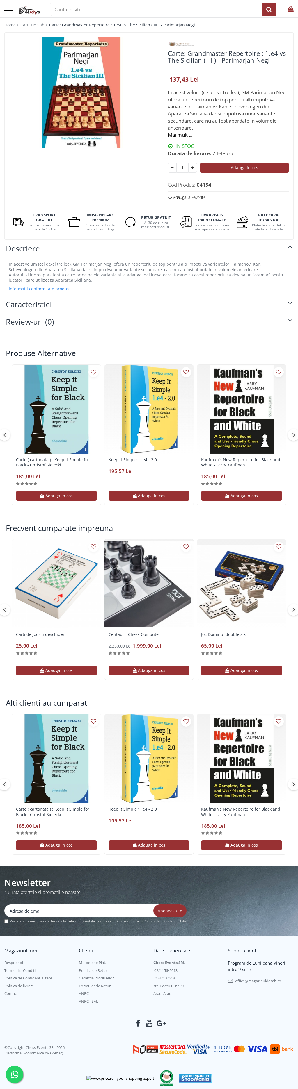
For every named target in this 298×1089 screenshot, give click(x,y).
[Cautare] (269, 9)
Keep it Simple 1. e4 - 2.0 (133, 459)
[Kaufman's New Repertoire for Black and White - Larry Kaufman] (241, 409)
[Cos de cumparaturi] (291, 9)
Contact (11, 993)
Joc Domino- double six (223, 634)
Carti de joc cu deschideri (41, 634)
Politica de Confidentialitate (164, 921)
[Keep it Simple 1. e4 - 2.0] (149, 409)
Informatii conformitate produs (39, 289)
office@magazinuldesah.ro (257, 981)
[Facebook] (138, 1023)
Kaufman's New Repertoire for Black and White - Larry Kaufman (240, 462)
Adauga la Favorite (189, 197)
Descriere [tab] (23, 248)
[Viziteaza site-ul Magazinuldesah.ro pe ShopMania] (195, 1078)
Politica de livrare (19, 985)
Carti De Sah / (34, 25)
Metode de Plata (93, 962)
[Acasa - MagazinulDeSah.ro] (29, 10)
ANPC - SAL (88, 1001)
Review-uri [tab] (30, 321)
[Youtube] (149, 1023)
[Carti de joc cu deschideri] (56, 583)
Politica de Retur (93, 970)
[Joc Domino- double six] (241, 583)
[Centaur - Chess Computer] (149, 583)
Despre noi (13, 962)
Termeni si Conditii (20, 970)
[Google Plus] (160, 1023)
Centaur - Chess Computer (134, 634)
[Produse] (8, 8)
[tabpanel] (81, 92)
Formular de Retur (95, 985)
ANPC (84, 993)
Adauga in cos (244, 167)
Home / (11, 25)
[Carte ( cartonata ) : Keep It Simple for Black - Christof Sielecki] (56, 409)
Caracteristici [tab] (28, 304)
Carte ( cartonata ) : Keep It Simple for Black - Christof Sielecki (52, 462)
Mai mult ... (180, 134)
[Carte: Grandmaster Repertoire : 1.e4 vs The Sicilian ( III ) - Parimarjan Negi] (81, 92)
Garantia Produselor (96, 978)
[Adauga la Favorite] (93, 372)
